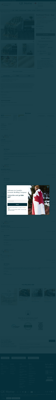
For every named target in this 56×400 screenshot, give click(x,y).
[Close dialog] (48, 187)
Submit (17, 203)
